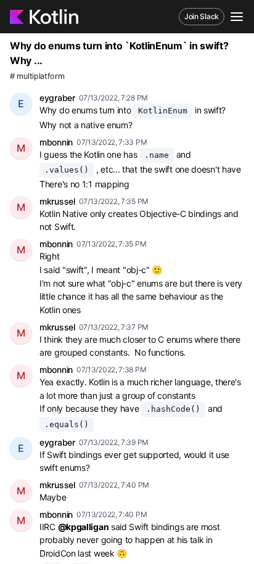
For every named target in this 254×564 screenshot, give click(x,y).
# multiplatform (37, 76)
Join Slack (201, 16)
